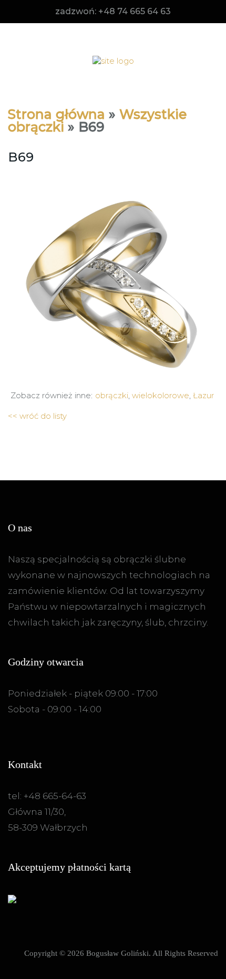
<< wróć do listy (37, 416)
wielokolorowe (160, 395)
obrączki (111, 395)
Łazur (203, 395)
